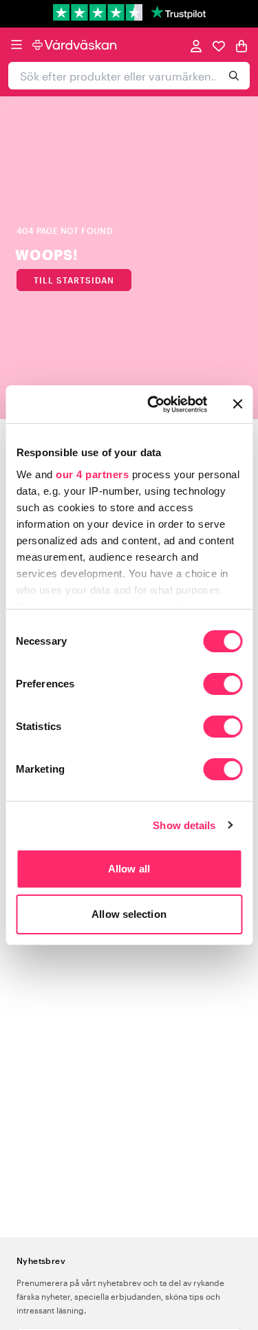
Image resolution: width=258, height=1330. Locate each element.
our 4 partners (92, 474)
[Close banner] (237, 404)
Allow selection (129, 914)
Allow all (129, 869)
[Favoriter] (219, 45)
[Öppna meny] (16, 45)
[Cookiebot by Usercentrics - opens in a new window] (153, 405)
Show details (184, 825)
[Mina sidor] (196, 45)
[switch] (222, 685)
